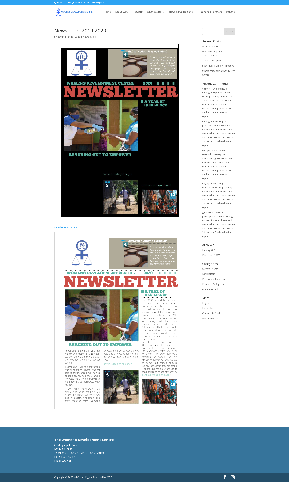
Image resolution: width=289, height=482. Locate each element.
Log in (205, 303)
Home (107, 12)
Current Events (210, 268)
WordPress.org (210, 318)
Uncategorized (210, 289)
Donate (230, 12)
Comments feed (211, 313)
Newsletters (89, 36)
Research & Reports (213, 284)
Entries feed (208, 308)
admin (60, 36)
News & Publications (181, 12)
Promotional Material (213, 279)
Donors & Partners (211, 12)
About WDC (121, 12)
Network (138, 12)
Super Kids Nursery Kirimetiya (218, 65)
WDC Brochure (210, 46)
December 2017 (211, 255)
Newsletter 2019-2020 (66, 227)
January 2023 (209, 250)
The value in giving (212, 60)
